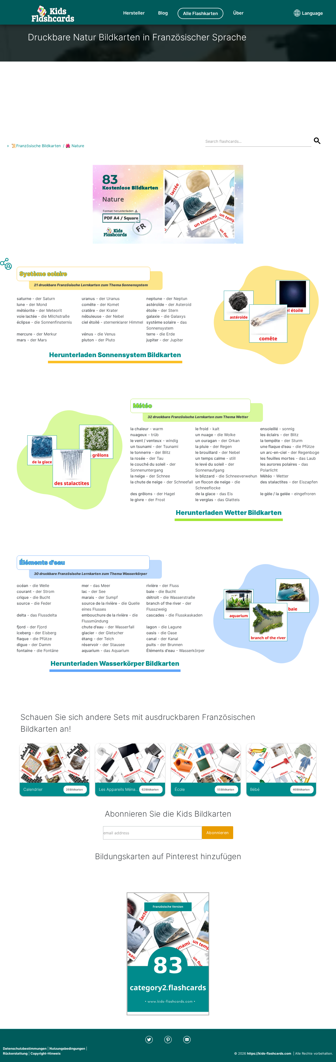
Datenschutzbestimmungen (24, 1048)
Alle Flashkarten (200, 13)
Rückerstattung (15, 1053)
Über (238, 13)
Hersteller (134, 13)
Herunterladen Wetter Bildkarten (229, 512)
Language (303, 13)
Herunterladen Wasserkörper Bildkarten (115, 663)
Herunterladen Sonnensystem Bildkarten (115, 355)
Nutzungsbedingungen (67, 1048)
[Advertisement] (168, 96)
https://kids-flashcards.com (269, 1053)
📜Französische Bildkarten (36, 145)
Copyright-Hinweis (46, 1053)
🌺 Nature (74, 145)
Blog (163, 13)
